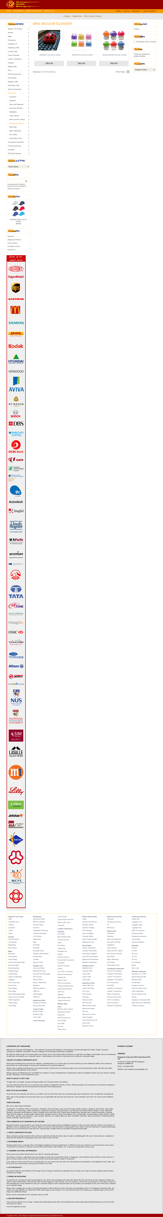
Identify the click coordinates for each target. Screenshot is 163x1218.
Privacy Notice (13, 243)
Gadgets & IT (12, 44)
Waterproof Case (88, 942)
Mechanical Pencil (64, 1012)
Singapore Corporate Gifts (141, 1000)
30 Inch (134, 959)
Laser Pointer (62, 916)
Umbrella (11, 150)
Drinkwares (12, 40)
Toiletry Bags (12, 1003)
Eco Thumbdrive (113, 982)
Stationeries (77, 16)
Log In (126, 11)
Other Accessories (138, 930)
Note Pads (12, 127)
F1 (108, 925)
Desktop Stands (87, 925)
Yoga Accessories (64, 1000)
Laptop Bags (12, 974)
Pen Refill (61, 1023)
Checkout (136, 11)
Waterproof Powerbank (90, 959)
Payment (11, 236)
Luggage (11, 979)
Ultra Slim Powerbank (89, 956)
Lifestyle (11, 63)
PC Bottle (36, 945)
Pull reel (85, 1011)
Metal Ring (12, 945)
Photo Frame (62, 980)
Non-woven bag (13, 982)
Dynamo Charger (88, 927)
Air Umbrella (136, 962)
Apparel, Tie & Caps (15, 29)
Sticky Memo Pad (15, 138)
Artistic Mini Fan (88, 985)
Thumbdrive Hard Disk (16, 142)
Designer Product (138, 985)
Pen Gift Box (62, 1020)
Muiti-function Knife (89, 1005)
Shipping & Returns (14, 240)
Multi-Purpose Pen (64, 1018)
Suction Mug (37, 956)
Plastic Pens (62, 1029)
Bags (10, 36)
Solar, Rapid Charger (89, 939)
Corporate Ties (13, 922)
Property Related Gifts (65, 986)
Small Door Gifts (13, 85)
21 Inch (134, 951)
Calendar (12, 100)
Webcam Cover (87, 1026)
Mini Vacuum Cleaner (92, 16)
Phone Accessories (14, 74)
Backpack (11, 953)
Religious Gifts (13, 82)
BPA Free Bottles (39, 922)
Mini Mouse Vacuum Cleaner (82, 55)
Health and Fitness (39, 1003)
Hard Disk (110, 985)
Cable (84, 919)
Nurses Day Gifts (39, 1005)
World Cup (111, 927)
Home (118, 11)
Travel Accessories (14, 146)
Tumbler (36, 959)
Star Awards (12, 948)
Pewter (134, 997)
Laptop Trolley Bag (15, 977)
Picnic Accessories (64, 983)
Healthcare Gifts (13, 48)
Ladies (60, 968)
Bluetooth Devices (39, 971)
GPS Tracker (37, 977)
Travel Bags (136, 939)
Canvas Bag (12, 956)
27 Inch (134, 956)
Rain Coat (135, 968)
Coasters (36, 927)
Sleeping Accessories (139, 936)
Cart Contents (149, 11)
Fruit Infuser (37, 936)
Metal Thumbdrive (113, 994)
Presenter (61, 925)
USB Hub (36, 997)
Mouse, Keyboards (39, 982)
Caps (10, 919)
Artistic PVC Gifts (88, 988)
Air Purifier (61, 934)
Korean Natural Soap (139, 994)
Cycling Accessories (114, 922)
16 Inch (134, 948)
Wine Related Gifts (64, 997)
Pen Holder (12, 134)
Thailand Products (138, 1005)
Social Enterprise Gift (89, 1020)
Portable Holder (87, 936)
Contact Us (11, 250)
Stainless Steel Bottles (41, 953)
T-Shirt (10, 930)
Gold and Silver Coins (139, 988)
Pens (10, 70)
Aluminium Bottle (39, 919)
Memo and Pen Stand (16, 119)
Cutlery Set (61, 948)
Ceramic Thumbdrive (114, 971)
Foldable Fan (62, 951)
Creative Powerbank (89, 951)
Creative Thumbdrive (114, 974)
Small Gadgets (87, 1017)
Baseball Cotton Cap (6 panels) (18, 220)
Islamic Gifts (86, 977)
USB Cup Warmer (39, 988)
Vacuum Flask (38, 962)
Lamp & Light (12, 51)
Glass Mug (37, 939)
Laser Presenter (13, 55)
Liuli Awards (12, 942)
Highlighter (12, 112)
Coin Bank (61, 945)
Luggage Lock (137, 922)
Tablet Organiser (14, 1000)
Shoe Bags (12, 991)
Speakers (36, 985)
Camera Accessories (89, 922)
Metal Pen (61, 1015)
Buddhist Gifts (87, 968)
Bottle (134, 965)
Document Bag (13, 965)
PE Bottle (36, 948)
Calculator (12, 97)
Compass (110, 919)
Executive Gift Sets (15, 108)
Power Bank (12, 78)
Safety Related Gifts (65, 989)
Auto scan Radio (39, 968)
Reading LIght (38, 1014)
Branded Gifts (136, 979)
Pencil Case (12, 985)
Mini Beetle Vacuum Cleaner (49, 55)
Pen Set (60, 1026)
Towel (10, 933)
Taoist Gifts (86, 979)
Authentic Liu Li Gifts (139, 974)
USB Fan (36, 991)
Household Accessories (66, 960)
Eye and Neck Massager (41, 974)
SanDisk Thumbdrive (114, 1005)
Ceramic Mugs (38, 925)
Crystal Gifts (136, 982)
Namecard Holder (88, 1008)
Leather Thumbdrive (114, 991)
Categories (18, 11)
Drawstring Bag (13, 968)
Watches (61, 994)
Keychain (85, 997)
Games (60, 954)
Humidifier (61, 963)
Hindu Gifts (86, 974)
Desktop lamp (38, 1011)
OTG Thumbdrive (113, 1000)
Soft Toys (61, 992)
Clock (60, 942)
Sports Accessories (14, 89)
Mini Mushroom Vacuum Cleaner (115, 55)
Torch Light (37, 1017)
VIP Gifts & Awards (14, 153)
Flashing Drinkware (40, 933)
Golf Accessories (63, 957)
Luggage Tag (136, 927)
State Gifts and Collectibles (141, 1003)
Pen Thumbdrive (113, 1003)
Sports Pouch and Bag (16, 997)
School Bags (12, 988)
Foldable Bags (13, 971)
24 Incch (135, 953)
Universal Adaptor (138, 942)
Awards (10, 32)
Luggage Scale (137, 925)
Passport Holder (137, 933)
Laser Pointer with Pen (66, 919)
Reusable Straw (38, 951)
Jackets (11, 925)
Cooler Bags (12, 959)
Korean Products (63, 966)
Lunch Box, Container (65, 971)
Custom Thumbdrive (114, 977)
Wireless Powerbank (89, 962)
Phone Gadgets (87, 933)
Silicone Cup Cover (89, 1014)
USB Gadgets (38, 994)
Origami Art (62, 977)
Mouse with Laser (64, 922)
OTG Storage (87, 930)
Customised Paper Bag (16, 962)
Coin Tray (85, 991)
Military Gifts (12, 66)
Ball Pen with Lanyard (65, 1009)
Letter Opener (13, 116)
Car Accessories (63, 940)
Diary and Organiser (16, 104)
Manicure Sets (87, 1000)
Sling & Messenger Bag (16, 994)
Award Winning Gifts (139, 977)
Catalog (67, 16)
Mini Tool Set (86, 1003)
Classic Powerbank (89, 948)
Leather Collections (15, 59)
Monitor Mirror (38, 979)
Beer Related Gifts (64, 937)
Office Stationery (14, 131)
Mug (34, 942)
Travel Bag (12, 1005)
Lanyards (11, 927)
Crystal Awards (13, 939)
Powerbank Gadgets (89, 953)
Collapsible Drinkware (40, 930)
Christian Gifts (87, 971)
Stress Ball (86, 1023)
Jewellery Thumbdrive (115, 988)
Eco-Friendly (86, 994)
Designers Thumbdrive (115, 979)
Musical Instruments (65, 974)
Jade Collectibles (138, 991)
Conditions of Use (14, 246)
